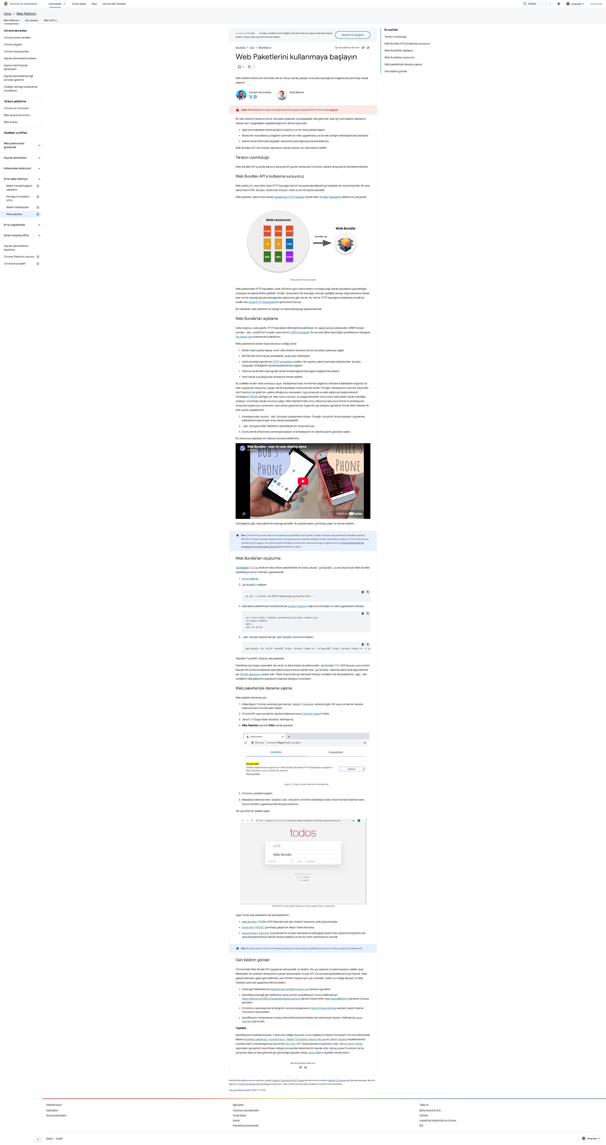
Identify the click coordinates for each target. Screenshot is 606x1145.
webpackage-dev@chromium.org (289, 989)
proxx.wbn (248, 927)
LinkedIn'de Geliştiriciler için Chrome (437, 1120)
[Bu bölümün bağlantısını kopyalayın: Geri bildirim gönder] (273, 960)
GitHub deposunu (250, 674)
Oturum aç (596, 3)
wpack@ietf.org (339, 998)
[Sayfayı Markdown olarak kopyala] (249, 67)
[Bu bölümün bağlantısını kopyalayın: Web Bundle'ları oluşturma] (283, 559)
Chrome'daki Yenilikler (114, 3)
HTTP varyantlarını (283, 361)
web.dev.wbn (249, 921)
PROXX (254, 396)
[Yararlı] (363, 47)
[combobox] (537, 4)
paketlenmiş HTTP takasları (289, 197)
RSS (421, 1125)
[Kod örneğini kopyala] (367, 592)
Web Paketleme (332, 197)
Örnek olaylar (79, 3)
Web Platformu (11, 20)
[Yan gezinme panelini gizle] (38, 1139)
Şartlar (49, 1138)
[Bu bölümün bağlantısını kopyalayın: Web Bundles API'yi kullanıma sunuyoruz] (307, 177)
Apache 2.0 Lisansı (337, 1080)
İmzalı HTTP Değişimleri (262, 302)
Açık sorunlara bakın (56, 1115)
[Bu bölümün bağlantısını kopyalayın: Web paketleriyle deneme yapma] (295, 688)
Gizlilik (59, 1138)
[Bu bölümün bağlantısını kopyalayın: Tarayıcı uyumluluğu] (272, 158)
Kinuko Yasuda (317, 1039)
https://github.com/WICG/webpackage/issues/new (271, 998)
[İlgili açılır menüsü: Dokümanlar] (65, 4)
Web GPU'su (50, 20)
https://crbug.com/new (323, 1008)
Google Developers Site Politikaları (253, 1084)
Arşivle (236, 1120)
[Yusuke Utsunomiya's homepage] (255, 97)
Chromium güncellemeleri (246, 1110)
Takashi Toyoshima (296, 1039)
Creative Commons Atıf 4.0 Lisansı (287, 1080)
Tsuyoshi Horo (276, 1039)
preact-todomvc (297, 606)
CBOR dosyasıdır (299, 332)
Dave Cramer (354, 1043)
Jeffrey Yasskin (337, 1039)
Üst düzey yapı (244, 336)
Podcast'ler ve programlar (245, 1125)
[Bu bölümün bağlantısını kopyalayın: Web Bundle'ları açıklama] (281, 319)
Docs (7, 14)
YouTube (423, 1115)
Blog (94, 3)
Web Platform (26, 14)
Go (335, 567)
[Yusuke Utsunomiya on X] (250, 97)
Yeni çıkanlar (31, 20)
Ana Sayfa (240, 47)
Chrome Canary (312, 713)
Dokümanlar (55, 3)
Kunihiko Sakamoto (256, 1039)
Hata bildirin (52, 1110)
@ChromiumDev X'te (430, 1110)
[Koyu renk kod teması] (362, 592)
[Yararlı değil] (368, 47)
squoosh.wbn (249, 933)
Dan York (290, 1043)
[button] (18, 145)
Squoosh (264, 933)
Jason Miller (314, 1052)
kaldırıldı (333, 109)
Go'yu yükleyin (250, 578)
